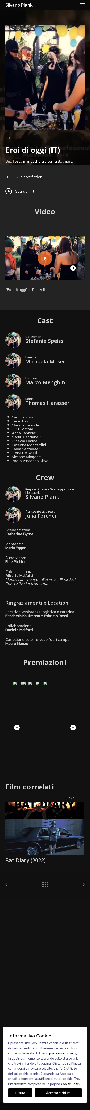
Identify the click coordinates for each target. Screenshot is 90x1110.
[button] (82, 5)
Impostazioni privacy (61, 1053)
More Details (46, 825)
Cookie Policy (70, 1083)
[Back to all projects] (45, 883)
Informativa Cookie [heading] (29, 1035)
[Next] (73, 268)
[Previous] (17, 727)
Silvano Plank (18, 5)
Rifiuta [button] (20, 1092)
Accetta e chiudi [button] (58, 1092)
